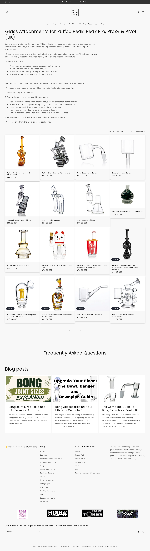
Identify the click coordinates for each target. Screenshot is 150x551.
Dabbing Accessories (48, 498)
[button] (7, 12)
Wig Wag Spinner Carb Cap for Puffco (127, 211)
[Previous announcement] (48, 2)
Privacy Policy (80, 455)
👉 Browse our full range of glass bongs (22, 447)
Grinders (43, 476)
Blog (76, 469)
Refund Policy (80, 458)
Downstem (44, 502)
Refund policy (65, 546)
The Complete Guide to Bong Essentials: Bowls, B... (120, 408)
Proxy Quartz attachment (87, 173)
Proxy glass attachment (122, 173)
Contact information (111, 546)
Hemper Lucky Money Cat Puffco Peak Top (57, 266)
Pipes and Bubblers (47, 480)
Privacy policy (75, 546)
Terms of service (86, 546)
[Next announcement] (102, 2)
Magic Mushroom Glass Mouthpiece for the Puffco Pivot (21, 315)
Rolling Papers (45, 484)
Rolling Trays (44, 487)
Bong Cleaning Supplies (48, 462)
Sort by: (112, 131)
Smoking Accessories (48, 491)
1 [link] (69, 330)
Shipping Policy (80, 462)
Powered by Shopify (52, 546)
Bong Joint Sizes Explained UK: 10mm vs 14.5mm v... (27, 408)
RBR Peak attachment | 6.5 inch (19, 220)
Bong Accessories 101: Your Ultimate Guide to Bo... (73, 408)
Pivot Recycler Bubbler (51, 220)
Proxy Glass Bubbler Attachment (90, 314)
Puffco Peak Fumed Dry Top (18, 265)
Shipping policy (98, 546)
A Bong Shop (42, 546)
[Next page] (80, 330)
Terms (77, 466)
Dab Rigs (43, 455)
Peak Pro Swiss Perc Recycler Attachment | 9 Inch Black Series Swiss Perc (125, 267)
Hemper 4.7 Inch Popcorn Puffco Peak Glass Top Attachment (92, 266)
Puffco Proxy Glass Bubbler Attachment (123, 315)
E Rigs (42, 466)
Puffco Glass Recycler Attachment (56, 173)
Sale (41, 494)
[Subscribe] (39, 531)
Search (77, 451)
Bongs (42, 451)
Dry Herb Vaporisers (47, 469)
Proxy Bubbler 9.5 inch (86, 220)
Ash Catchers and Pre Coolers (51, 458)
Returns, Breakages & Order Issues (88, 473)
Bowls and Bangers (47, 473)
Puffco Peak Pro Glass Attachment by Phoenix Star (57, 315)
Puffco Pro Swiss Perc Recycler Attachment (19, 174)
